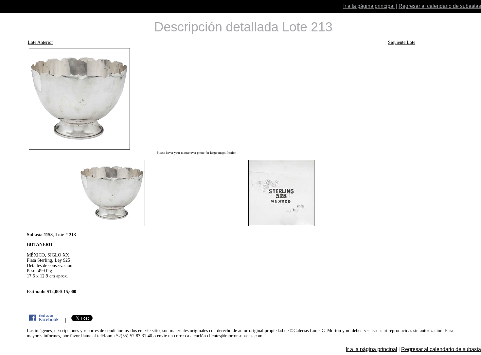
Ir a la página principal (369, 6)
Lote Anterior (40, 42)
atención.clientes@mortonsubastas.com (226, 335)
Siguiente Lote (401, 42)
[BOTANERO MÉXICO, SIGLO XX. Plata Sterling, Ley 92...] (197, 99)
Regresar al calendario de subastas (440, 6)
